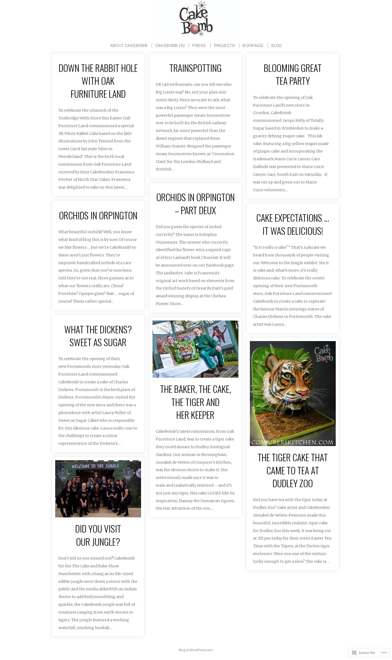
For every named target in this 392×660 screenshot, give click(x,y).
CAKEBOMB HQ (170, 45)
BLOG (276, 45)
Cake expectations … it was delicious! (292, 224)
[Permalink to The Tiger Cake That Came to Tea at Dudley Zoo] (293, 393)
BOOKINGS (252, 45)
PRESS (199, 45)
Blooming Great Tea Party (293, 74)
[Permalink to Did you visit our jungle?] (98, 488)
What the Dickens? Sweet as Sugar (98, 335)
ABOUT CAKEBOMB (128, 45)
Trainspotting (195, 68)
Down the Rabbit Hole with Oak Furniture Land (98, 80)
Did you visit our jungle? (98, 535)
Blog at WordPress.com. (196, 649)
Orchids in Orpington (98, 215)
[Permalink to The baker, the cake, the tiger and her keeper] (195, 349)
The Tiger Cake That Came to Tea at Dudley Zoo (293, 470)
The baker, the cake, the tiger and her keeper (195, 401)
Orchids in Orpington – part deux (195, 203)
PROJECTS (224, 45)
